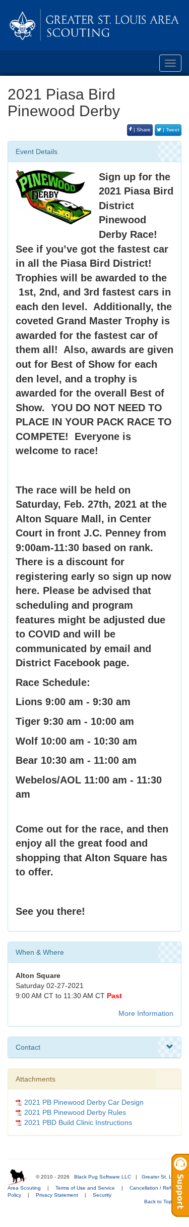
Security (102, 1195)
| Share (141, 129)
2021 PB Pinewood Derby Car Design (84, 1102)
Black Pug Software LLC (102, 1177)
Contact (28, 1047)
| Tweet (170, 129)
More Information (145, 1013)
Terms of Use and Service (85, 1188)
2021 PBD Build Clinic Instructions (78, 1122)
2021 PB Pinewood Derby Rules (75, 1112)
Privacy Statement (57, 1195)
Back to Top (158, 1201)
